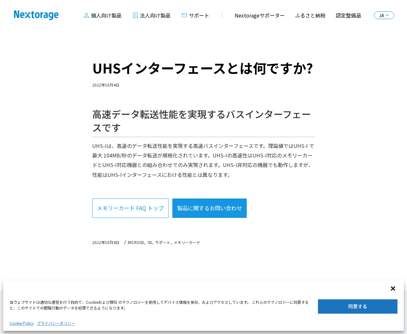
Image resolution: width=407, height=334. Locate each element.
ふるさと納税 (310, 15)
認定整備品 (348, 15)
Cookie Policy (22, 323)
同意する (357, 306)
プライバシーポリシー (56, 323)
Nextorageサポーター (260, 15)
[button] (393, 289)
